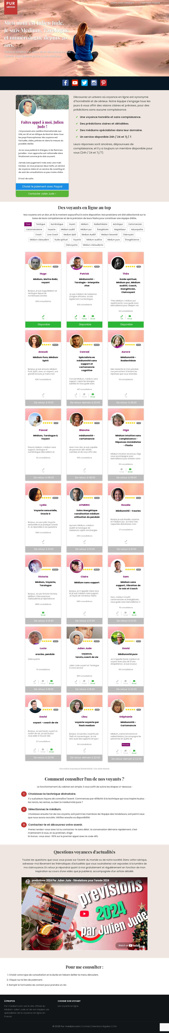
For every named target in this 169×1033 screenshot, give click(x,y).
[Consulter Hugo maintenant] (35, 263)
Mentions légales (101, 1026)
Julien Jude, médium (122, 2)
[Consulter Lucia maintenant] (35, 638)
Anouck (43, 351)
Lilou (84, 716)
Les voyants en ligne (68, 1006)
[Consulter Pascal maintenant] (35, 419)
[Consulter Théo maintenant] (118, 263)
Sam (126, 576)
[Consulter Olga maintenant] (118, 419)
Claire (84, 576)
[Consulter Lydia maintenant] (35, 494)
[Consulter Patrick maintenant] (76, 263)
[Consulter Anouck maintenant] (35, 341)
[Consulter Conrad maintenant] (76, 341)
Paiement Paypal (150, 2)
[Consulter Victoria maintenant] (35, 566)
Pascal (43, 430)
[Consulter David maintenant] (118, 638)
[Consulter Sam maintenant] (118, 566)
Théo (126, 273)
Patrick (84, 273)
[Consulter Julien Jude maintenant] (76, 638)
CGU (114, 1026)
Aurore (126, 351)
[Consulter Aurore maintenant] (118, 341)
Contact (86, 1026)
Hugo (43, 273)
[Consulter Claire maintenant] (76, 566)
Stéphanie (125, 716)
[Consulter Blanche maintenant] (76, 419)
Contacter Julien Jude (41, 193)
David (126, 648)
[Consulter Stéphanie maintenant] (118, 706)
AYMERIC (84, 505)
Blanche (84, 430)
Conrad (84, 351)
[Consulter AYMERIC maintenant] (76, 494)
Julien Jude (84, 648)
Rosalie (125, 505)
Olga (126, 430)
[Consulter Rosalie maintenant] (118, 494)
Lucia (43, 648)
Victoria (43, 576)
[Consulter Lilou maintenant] (76, 706)
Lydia (43, 505)
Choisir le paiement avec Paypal (42, 186)
